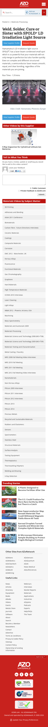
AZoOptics (10, 567)
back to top (40, 657)
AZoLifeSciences (30, 570)
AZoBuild (9, 570)
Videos (8, 602)
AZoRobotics (10, 561)
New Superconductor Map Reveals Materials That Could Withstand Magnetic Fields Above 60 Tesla (31, 515)
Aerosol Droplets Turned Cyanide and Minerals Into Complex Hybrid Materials (31, 526)
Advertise (9, 633)
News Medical (29, 567)
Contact (9, 630)
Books (8, 596)
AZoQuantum (29, 561)
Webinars (27, 584)
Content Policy (11, 645)
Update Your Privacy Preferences (25, 720)
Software (9, 614)
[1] (9, 491)
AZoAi (26, 564)
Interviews (28, 587)
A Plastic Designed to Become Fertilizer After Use (31, 488)
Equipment (10, 593)
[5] (9, 538)
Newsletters (10, 626)
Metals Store (10, 608)
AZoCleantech (11, 564)
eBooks (8, 599)
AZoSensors (28, 558)
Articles (8, 587)
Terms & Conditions (13, 636)
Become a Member (13, 623)
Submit (41, 194)
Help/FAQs (28, 611)
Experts (27, 608)
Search (8, 620)
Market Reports (30, 590)
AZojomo (27, 602)
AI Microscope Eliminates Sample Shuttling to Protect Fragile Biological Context (31, 537)
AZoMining (10, 573)
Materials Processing (19, 22)
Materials (27, 593)
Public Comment (39, 188)
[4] (9, 527)
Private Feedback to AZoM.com (33, 191)
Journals (9, 611)
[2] (9, 503)
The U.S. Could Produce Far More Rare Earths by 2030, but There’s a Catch (31, 502)
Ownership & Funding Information (14, 649)
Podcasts (27, 605)
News (8, 584)
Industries (28, 599)
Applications (29, 596)
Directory (9, 590)
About (8, 617)
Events (8, 605)
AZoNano (9, 558)
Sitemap (9, 642)
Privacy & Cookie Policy (14, 639)
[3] (9, 514)
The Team (28, 614)
